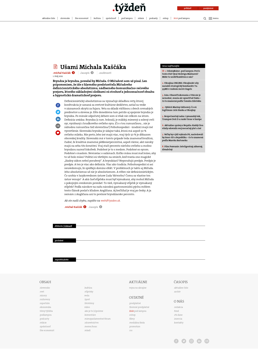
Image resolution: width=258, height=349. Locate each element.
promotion (134, 326)
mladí (87, 330)
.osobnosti (105, 73)
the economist (81, 18)
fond (176, 311)
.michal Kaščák (62, 73)
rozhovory (45, 299)
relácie (141, 18)
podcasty (153, 18)
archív (177, 291)
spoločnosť (111, 18)
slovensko (65, 18)
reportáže (45, 303)
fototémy (89, 303)
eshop (165, 18)
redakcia (178, 307)
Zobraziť (68, 226)
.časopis (85, 73)
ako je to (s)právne (94, 311)
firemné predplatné (139, 307)
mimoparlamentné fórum (98, 318)
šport (87, 299)
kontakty (178, 322)
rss (130, 330)
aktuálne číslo (48, 18)
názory (43, 295)
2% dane (178, 314)
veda (87, 295)
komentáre (90, 314)
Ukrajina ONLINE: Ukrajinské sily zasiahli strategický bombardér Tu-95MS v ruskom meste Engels (180, 86)
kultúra (97, 18)
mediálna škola (137, 322)
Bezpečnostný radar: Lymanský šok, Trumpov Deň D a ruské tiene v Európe (182, 118)
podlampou (46, 314)
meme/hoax (91, 326)
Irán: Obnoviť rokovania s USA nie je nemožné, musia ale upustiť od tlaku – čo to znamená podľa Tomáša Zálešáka (181, 98)
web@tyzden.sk (110, 200)
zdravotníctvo (92, 322)
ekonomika (45, 307)
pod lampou (127, 18)
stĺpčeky (89, 291)
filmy (132, 318)
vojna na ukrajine (137, 287)
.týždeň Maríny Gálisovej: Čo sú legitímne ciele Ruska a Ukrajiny (179, 109)
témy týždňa (46, 311)
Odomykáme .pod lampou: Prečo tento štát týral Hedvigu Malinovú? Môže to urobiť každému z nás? (181, 73)
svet (42, 291)
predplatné (135, 303)
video (87, 307)
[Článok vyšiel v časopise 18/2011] (56, 66)
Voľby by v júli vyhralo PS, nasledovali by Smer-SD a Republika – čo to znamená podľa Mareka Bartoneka (182, 137)
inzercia (178, 318)
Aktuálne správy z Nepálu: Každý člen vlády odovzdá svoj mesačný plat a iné (182, 127)
